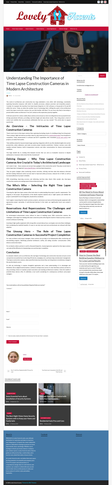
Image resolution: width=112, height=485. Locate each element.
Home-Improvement (86, 188)
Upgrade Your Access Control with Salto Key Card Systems (53, 397)
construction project (55, 135)
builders (83, 251)
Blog (42, 393)
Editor (10, 95)
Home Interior (40, 28)
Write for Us (73, 28)
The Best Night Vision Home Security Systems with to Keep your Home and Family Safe (20, 418)
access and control (62, 137)
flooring (93, 186)
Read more (83, 212)
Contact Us (27, 2)
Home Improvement (17, 28)
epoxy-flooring (85, 186)
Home (7, 2)
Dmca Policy (21, 2)
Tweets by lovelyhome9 (91, 94)
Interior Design (63, 28)
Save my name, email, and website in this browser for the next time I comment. (28, 336)
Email (8, 319)
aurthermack (43, 401)
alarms (9, 413)
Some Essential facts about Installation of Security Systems (18, 397)
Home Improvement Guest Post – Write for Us (54, 2)
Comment (9, 288)
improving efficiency (30, 168)
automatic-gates (45, 418)
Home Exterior (30, 28)
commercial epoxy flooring (88, 183)
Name (8, 311)
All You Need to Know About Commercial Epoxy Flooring (91, 193)
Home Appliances (51, 28)
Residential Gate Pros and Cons (52, 421)
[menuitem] (8, 29)
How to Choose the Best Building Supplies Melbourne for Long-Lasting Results (91, 258)
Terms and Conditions (37, 2)
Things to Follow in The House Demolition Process (91, 114)
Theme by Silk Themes (29, 483)
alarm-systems (11, 393)
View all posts (27, 359)
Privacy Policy (14, 2)
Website (8, 327)
